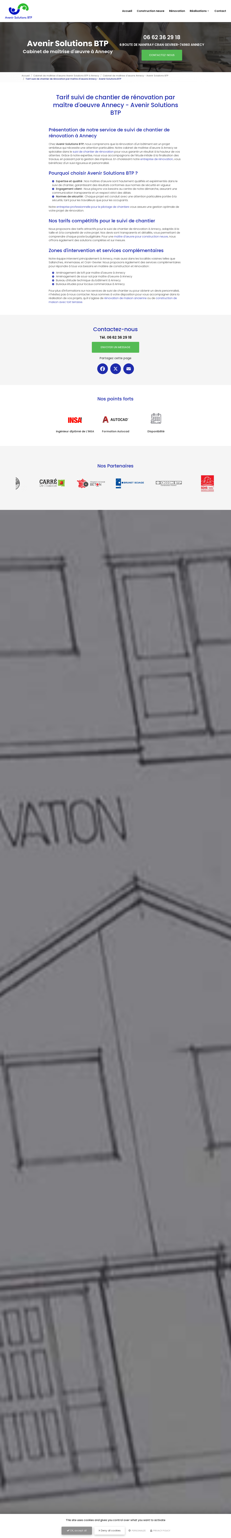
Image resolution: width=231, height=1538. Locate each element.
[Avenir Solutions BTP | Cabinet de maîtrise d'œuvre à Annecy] (18, 11)
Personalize (138, 1530)
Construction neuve (150, 11)
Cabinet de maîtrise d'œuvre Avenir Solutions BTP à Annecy (66, 75)
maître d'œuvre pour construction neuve (141, 236)
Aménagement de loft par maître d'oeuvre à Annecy (90, 273)
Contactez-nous (162, 55)
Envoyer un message (115, 347)
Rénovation (177, 11)
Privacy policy (161, 1530)
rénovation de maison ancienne (125, 298)
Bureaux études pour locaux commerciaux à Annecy (90, 284)
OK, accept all (78, 1530)
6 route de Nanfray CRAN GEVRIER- (162, 44)
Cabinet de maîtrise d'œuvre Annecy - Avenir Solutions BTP (135, 75)
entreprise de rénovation (156, 159)
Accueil (127, 11)
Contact (220, 11)
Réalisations (198, 11)
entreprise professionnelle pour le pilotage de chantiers (92, 207)
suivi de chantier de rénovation (93, 152)
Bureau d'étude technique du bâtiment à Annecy (88, 280)
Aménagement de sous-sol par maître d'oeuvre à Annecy (94, 276)
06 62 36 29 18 (161, 37)
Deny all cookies (110, 1530)
